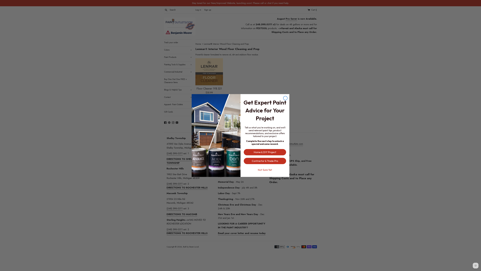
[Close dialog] (285, 98)
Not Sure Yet (265, 169)
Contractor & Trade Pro (265, 160)
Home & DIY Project (265, 152)
